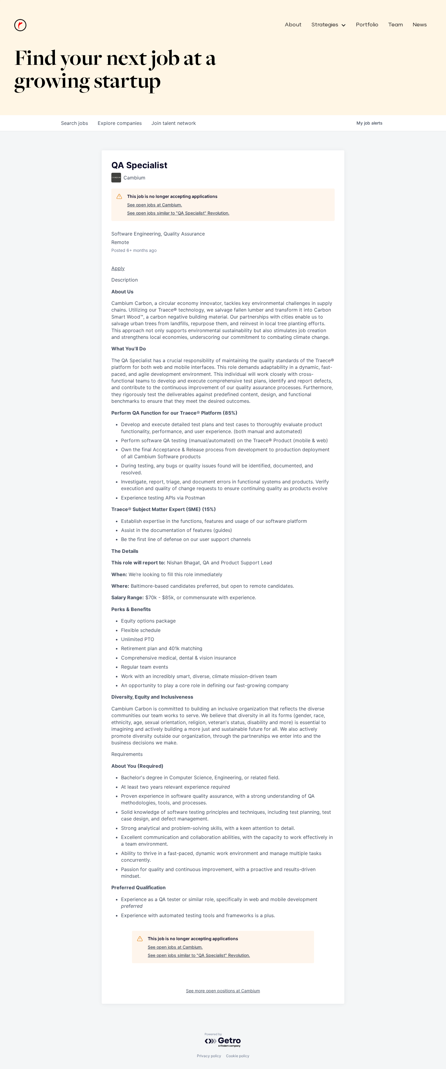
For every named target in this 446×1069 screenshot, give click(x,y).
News (420, 25)
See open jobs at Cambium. (154, 204)
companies (120, 123)
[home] (20, 25)
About (293, 25)
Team (395, 25)
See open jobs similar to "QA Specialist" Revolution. (178, 212)
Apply (118, 268)
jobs (74, 123)
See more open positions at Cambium (223, 990)
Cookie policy (237, 1056)
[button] (326, 25)
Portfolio (367, 25)
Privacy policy (209, 1056)
